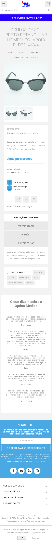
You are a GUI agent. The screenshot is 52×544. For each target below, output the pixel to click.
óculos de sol (24, 278)
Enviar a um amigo (34, 199)
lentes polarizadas (15, 283)
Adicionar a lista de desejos (18, 199)
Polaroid (16, 169)
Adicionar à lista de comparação (26, 199)
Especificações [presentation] (26, 226)
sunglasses (39, 273)
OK (22, 537)
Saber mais (36, 538)
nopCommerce (30, 515)
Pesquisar (49, 10)
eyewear (30, 283)
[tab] (26, 218)
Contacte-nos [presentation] (26, 243)
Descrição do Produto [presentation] (26, 218)
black (36, 278)
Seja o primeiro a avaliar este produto (22, 133)
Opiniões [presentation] (26, 235)
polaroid (12, 278)
